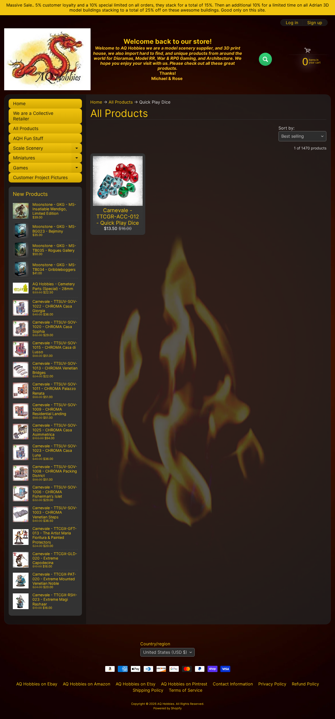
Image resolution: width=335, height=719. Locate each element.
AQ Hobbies (165, 704)
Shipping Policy (148, 690)
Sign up (314, 22)
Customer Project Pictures (40, 177)
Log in (292, 22)
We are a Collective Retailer (33, 116)
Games (47, 169)
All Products (25, 128)
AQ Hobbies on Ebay (36, 683)
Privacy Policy (272, 683)
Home (19, 103)
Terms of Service (185, 690)
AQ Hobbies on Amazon (86, 683)
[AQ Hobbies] (47, 59)
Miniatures (47, 159)
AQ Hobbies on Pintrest (184, 683)
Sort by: (286, 128)
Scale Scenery (47, 149)
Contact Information (233, 683)
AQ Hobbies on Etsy (135, 683)
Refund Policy (305, 683)
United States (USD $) (165, 652)
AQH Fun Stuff (28, 138)
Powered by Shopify (167, 708)
